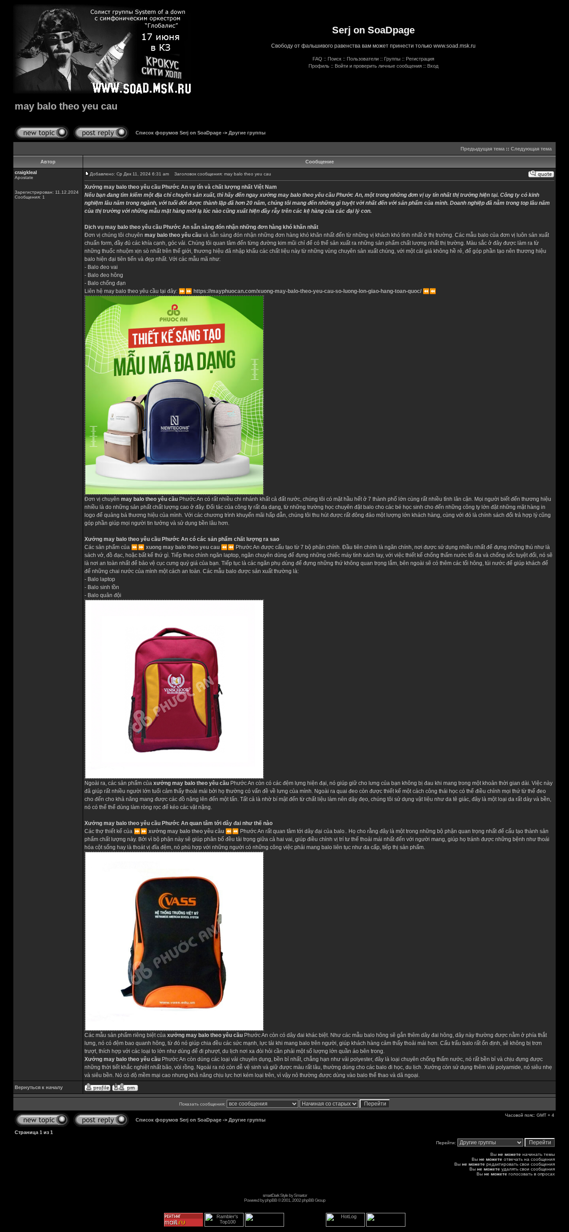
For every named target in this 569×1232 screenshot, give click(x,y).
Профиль (319, 66)
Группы (392, 58)
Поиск (334, 58)
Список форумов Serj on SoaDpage (178, 132)
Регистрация (420, 58)
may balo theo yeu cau (66, 106)
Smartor (300, 1195)
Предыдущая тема (483, 148)
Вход (432, 66)
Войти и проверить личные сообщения (378, 66)
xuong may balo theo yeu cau (183, 547)
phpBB (271, 1200)
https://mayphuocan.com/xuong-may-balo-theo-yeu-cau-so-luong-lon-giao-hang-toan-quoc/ (307, 291)
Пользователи (363, 58)
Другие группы (246, 132)
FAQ (317, 58)
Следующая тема (531, 148)
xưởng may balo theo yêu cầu (186, 831)
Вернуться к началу (39, 1087)
